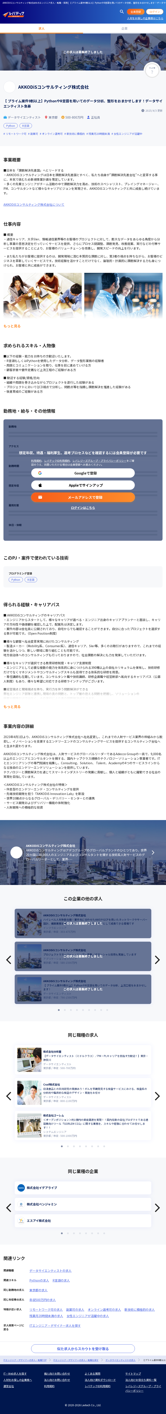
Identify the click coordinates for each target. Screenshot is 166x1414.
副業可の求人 (75, 1309)
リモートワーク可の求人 (46, 1309)
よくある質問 (92, 1373)
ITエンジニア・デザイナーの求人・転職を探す (76, 1360)
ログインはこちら (83, 507)
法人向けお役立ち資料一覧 (140, 1380)
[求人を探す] (122, 11)
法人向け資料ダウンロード (100, 1380)
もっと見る (12, 325)
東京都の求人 (38, 1290)
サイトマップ (133, 1373)
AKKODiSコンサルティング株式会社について (33, 204)
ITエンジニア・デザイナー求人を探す (55, 1325)
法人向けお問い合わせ (57, 1380)
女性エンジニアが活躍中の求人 (88, 1316)
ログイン (155, 11)
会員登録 (136, 11)
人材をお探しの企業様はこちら (145, 18)
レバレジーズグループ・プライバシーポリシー (99, 460)
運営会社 (8, 1386)
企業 (124, 28)
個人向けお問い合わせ (57, 1373)
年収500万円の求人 (42, 1300)
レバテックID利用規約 (57, 460)
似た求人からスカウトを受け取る (83, 1348)
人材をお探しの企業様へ (17, 1380)
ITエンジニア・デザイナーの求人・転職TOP (24, 1360)
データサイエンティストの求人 (50, 1270)
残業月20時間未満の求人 (46, 1316)
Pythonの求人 (39, 1280)
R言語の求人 (61, 1280)
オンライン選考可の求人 (104, 1309)
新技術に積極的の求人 (139, 1309)
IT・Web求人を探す (15, 1373)
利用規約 (36, 460)
